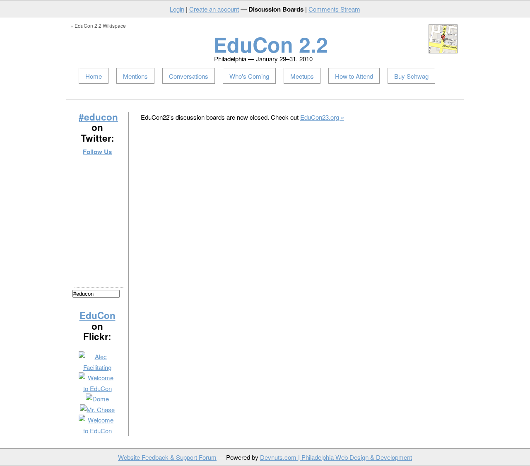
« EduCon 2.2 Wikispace (98, 25)
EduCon (98, 315)
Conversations (188, 76)
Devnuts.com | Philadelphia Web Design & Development (336, 457)
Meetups (302, 76)
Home (93, 76)
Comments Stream (334, 9)
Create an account (214, 9)
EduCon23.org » (322, 117)
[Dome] (97, 398)
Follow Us (97, 151)
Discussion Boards (276, 9)
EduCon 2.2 (270, 44)
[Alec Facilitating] (97, 367)
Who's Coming (249, 76)
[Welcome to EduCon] (97, 388)
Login (177, 9)
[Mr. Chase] (97, 409)
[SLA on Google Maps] (443, 51)
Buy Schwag (411, 76)
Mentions (135, 76)
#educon (98, 116)
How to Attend (354, 76)
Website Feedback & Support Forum (167, 457)
